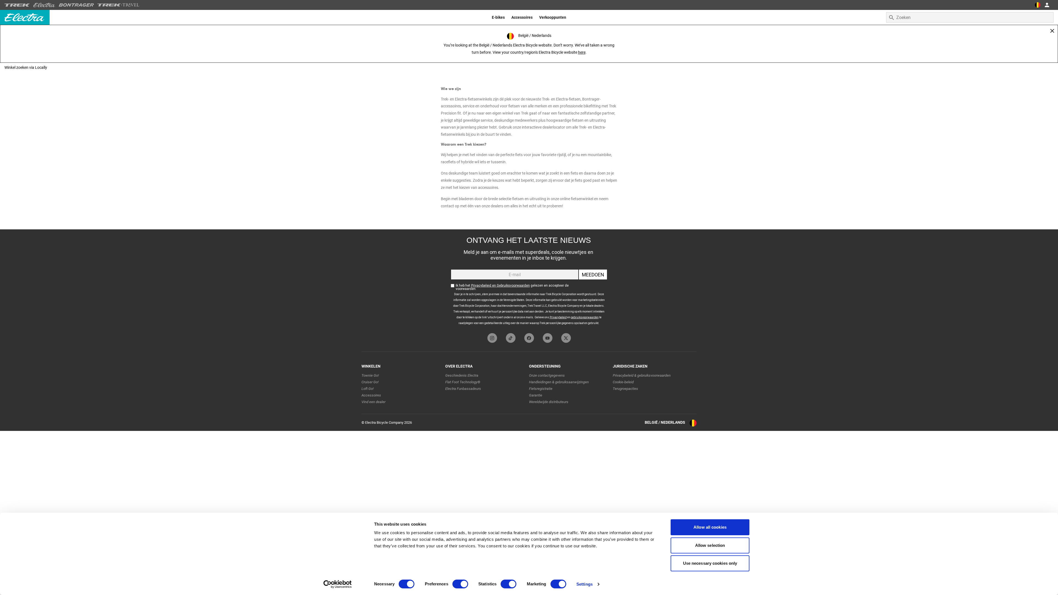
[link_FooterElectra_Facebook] (529, 338)
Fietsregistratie (540, 389)
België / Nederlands (665, 422)
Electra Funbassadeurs (463, 389)
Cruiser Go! (370, 382)
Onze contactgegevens (547, 375)
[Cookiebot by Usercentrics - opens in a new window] (338, 584)
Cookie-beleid (623, 382)
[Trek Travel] (118, 5)
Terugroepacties (625, 389)
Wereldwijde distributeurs (548, 402)
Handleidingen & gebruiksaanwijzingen (559, 382)
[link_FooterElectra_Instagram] (492, 338)
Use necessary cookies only (710, 563)
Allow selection (710, 545)
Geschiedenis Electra (461, 375)
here (581, 52)
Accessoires (371, 395)
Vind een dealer (373, 402)
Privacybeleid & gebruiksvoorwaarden (642, 375)
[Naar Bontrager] (76, 5)
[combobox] (970, 17)
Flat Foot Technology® (462, 382)
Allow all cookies (710, 527)
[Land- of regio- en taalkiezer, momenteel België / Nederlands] (1037, 5)
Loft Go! (367, 389)
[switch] (460, 584)
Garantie (535, 395)
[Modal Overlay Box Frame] (529, 279)
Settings (584, 584)
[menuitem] (498, 17)
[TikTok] (510, 338)
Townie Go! (370, 375)
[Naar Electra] (44, 5)
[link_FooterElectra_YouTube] (547, 338)
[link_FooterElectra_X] (566, 338)
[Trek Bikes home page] (17, 5)
